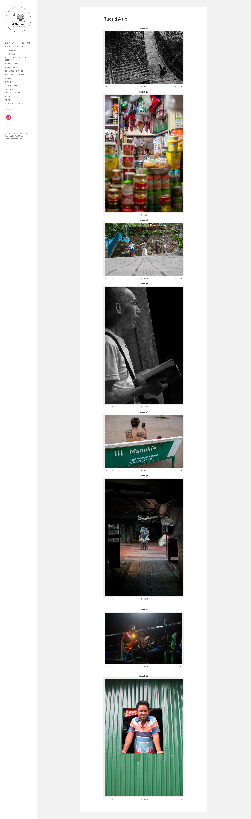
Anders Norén (18, 139)
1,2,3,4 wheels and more (17, 43)
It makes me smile (14, 71)
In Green (12, 50)
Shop (7, 100)
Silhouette (11, 89)
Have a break (12, 67)
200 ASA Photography (20, 133)
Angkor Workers (14, 47)
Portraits (10, 82)
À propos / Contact (15, 104)
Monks (8, 78)
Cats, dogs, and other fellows (16, 59)
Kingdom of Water (15, 75)
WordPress (19, 136)
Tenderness (11, 85)
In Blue (11, 54)
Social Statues (12, 93)
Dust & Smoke (12, 64)
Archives (10, 96)
